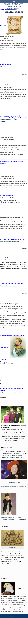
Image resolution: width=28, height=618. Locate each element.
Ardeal (18, 266)
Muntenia (17, 268)
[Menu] (14, 1)
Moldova (2, 268)
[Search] (26, 5)
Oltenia (13, 268)
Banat (3, 266)
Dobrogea (24, 268)
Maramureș (13, 266)
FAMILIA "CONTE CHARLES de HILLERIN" (13, 6)
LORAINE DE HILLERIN (14, 482)
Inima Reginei (6, 64)
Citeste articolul (5, 563)
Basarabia (8, 268)
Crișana (8, 266)
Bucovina (23, 266)
